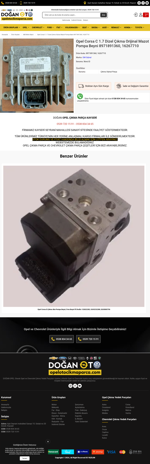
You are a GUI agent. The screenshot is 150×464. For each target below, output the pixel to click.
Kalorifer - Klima (58, 416)
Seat (84, 27)
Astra (104, 404)
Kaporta (78, 416)
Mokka (105, 413)
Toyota (138, 27)
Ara (103, 15)
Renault (115, 27)
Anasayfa (5, 34)
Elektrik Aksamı (81, 413)
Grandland (130, 407)
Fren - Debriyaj (81, 410)
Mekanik (55, 407)
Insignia (105, 410)
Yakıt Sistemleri (81, 421)
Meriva (128, 410)
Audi (104, 27)
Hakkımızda (66, 20)
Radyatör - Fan (58, 421)
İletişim (85, 20)
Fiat (58, 27)
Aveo (104, 426)
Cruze (104, 429)
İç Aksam (79, 419)
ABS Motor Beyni (28, 34)
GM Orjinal (87, 57)
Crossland (106, 407)
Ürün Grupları (11, 27)
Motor (54, 404)
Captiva (105, 432)
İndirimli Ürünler (76, 20)
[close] (48, 441)
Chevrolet (37, 27)
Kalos (104, 438)
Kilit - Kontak (57, 419)
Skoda (95, 27)
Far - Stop (56, 410)
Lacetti (105, 435)
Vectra (128, 413)
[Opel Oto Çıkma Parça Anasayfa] (17, 15)
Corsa (128, 404)
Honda (127, 27)
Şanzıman (79, 404)
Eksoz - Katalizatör (59, 413)
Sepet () (146, 15)
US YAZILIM (90, 458)
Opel (25, 27)
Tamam (24, 458)
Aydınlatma (79, 407)
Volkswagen (71, 27)
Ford (49, 27)
